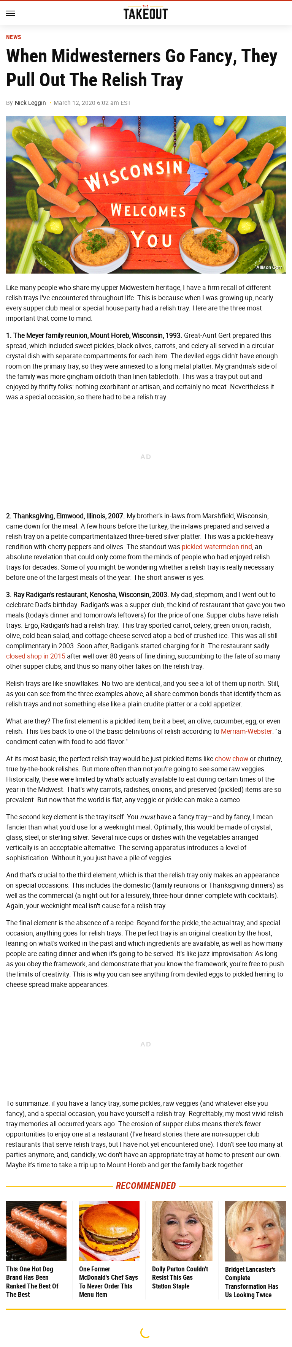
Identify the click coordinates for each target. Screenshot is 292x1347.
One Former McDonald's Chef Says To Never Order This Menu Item (108, 1282)
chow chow (231, 759)
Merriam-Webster (246, 731)
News (13, 37)
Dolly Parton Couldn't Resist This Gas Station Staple (180, 1277)
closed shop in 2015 (35, 656)
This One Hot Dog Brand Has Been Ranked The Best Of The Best (32, 1282)
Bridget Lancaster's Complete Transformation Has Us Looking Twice (251, 1282)
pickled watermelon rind (217, 547)
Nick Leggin (30, 102)
